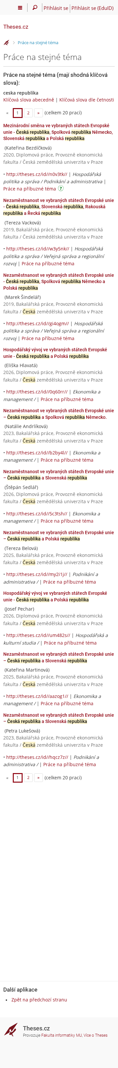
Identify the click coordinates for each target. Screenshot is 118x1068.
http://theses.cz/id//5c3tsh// (36, 513)
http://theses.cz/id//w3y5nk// (37, 248)
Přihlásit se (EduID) (92, 8)
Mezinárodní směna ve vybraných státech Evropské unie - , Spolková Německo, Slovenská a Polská (58, 132)
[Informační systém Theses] (6, 43)
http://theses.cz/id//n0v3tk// (36, 174)
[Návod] (61, 189)
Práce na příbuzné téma (29, 189)
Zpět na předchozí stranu (39, 999)
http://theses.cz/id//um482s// (38, 635)
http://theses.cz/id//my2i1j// (36, 574)
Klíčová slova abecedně (28, 100)
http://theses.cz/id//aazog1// (37, 696)
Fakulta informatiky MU (61, 1035)
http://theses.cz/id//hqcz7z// (37, 757)
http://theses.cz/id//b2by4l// (37, 452)
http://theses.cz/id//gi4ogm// (37, 323)
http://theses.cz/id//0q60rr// (37, 392)
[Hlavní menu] (20, 7)
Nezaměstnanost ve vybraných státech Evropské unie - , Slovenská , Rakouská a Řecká (58, 207)
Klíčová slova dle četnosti (86, 100)
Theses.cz (15, 26)
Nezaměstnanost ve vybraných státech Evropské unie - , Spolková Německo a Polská (58, 282)
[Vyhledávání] (35, 7)
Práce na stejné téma (38, 42)
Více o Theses (96, 1035)
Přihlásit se (56, 8)
